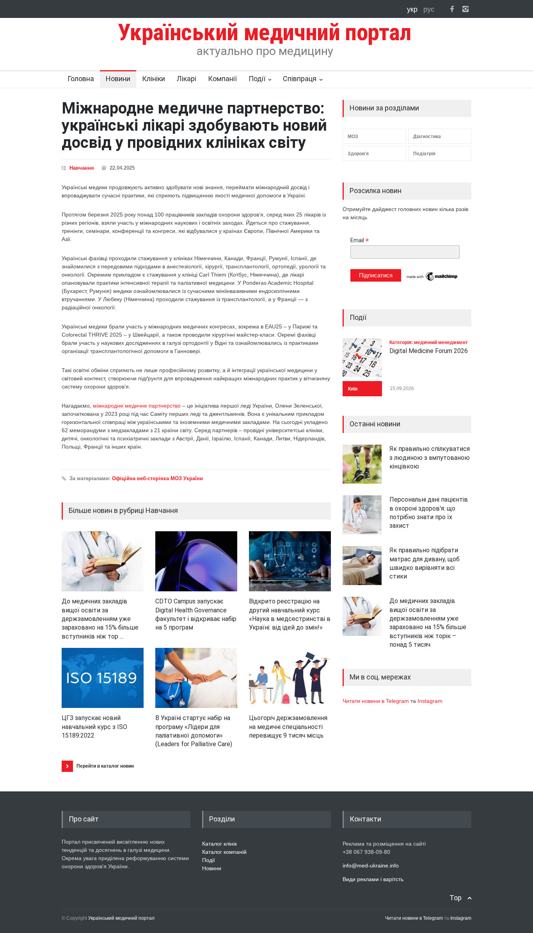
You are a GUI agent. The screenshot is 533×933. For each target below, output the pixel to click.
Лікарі (186, 78)
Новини (118, 78)
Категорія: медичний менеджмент (428, 342)
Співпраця (299, 78)
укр (413, 9)
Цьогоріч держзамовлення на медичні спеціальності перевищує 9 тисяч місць (288, 726)
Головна (81, 78)
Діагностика (427, 136)
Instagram (430, 701)
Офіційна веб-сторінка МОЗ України (157, 478)
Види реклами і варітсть (373, 879)
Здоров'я (358, 153)
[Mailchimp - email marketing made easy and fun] (432, 280)
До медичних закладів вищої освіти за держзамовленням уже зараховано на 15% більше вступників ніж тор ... (100, 619)
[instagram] (465, 9)
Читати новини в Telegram (376, 701)
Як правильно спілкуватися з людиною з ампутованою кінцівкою (429, 457)
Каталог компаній (224, 852)
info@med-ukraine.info (371, 865)
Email (359, 240)
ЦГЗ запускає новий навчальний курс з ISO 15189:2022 (94, 726)
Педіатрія (424, 153)
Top (455, 898)
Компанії (222, 78)
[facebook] (452, 9)
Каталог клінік (219, 844)
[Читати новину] (103, 561)
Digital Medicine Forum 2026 (428, 351)
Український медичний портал (121, 918)
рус (428, 9)
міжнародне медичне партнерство (137, 406)
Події (257, 78)
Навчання (81, 168)
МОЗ (353, 136)
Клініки (153, 78)
